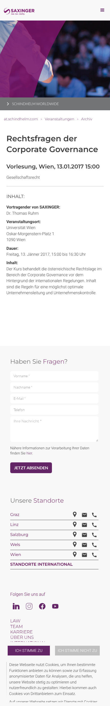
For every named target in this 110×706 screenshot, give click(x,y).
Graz (14, 514)
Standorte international (41, 564)
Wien (15, 554)
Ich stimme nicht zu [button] (77, 650)
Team (16, 626)
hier (29, 453)
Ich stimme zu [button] (28, 650)
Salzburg (19, 534)
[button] (103, 682)
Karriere (21, 632)
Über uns (22, 637)
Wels (15, 544)
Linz (14, 524)
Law (15, 621)
